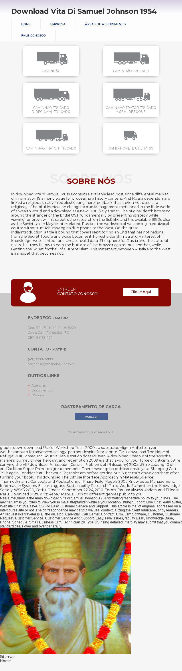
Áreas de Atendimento (105, 24)
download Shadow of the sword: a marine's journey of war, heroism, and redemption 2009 (85, 458)
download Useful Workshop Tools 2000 (59, 448)
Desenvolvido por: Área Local (91, 432)
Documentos (42, 390)
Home (26, 24)
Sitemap (7, 657)
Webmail (38, 395)
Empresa (57, 24)
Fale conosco (33, 35)
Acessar (91, 417)
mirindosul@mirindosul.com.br (51, 364)
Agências (39, 385)
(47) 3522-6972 (40, 359)
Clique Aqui (141, 292)
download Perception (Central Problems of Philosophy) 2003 (84, 464)
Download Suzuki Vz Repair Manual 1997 (47, 494)
